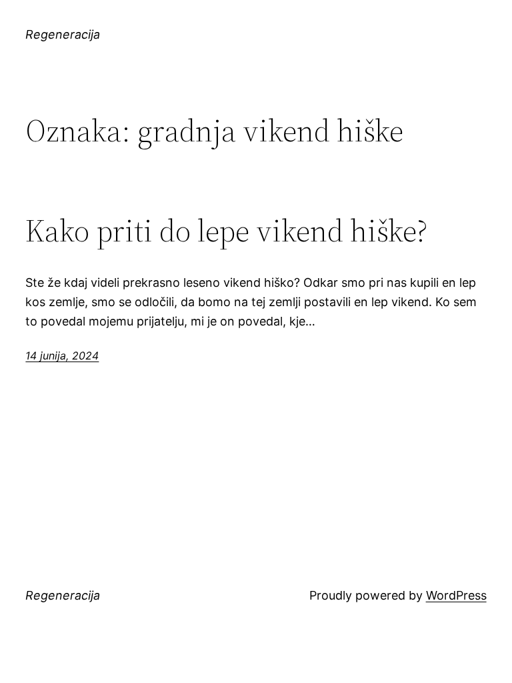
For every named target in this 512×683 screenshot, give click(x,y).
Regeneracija (62, 34)
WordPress (456, 595)
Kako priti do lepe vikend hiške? (226, 230)
